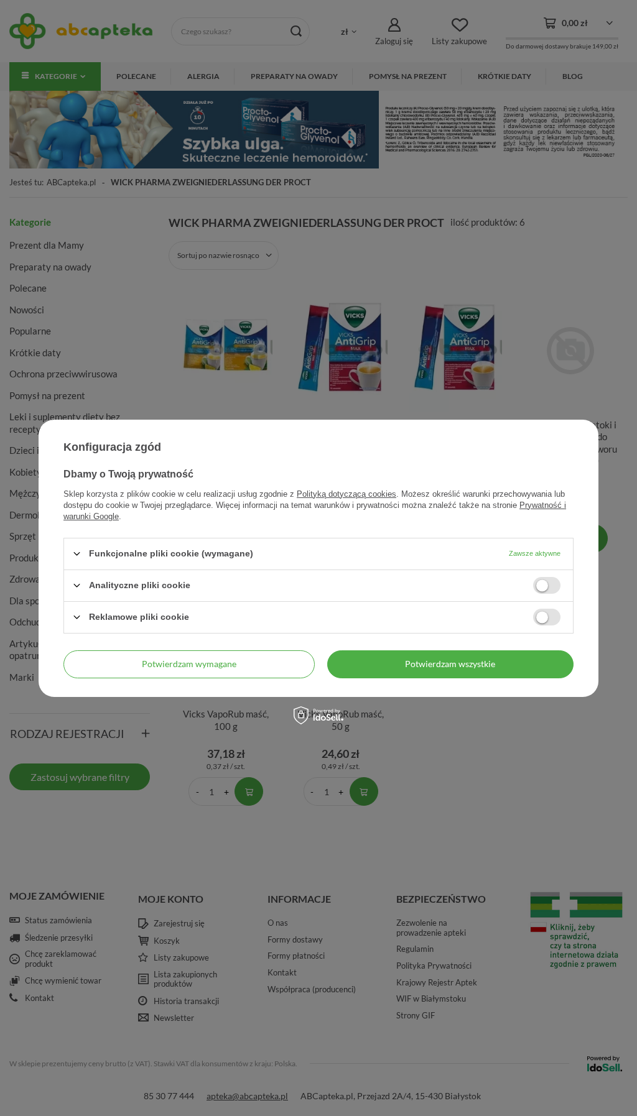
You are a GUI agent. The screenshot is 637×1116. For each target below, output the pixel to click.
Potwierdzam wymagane (189, 663)
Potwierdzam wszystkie (450, 663)
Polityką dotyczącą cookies (346, 493)
